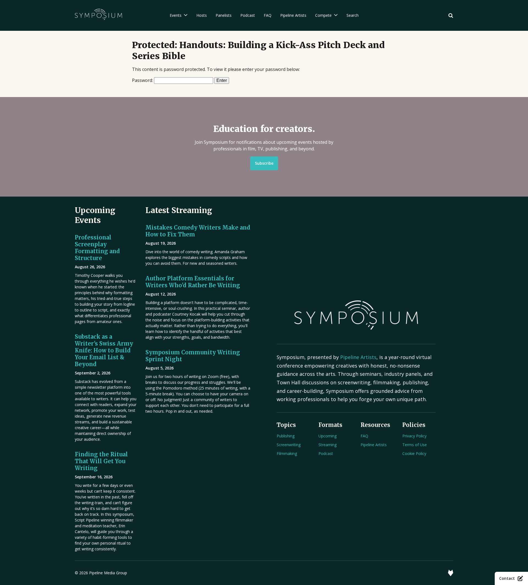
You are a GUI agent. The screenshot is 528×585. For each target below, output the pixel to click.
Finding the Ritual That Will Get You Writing (101, 461)
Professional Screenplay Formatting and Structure (97, 247)
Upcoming (327, 435)
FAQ (364, 435)
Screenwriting (289, 444)
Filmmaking (287, 453)
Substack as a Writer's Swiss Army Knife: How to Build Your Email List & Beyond (104, 350)
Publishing (286, 435)
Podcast (325, 453)
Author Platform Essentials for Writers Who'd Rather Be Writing (192, 282)
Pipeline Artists (358, 357)
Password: (143, 80)
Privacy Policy (414, 435)
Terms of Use (414, 444)
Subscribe (264, 163)
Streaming (327, 444)
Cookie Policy (414, 453)
